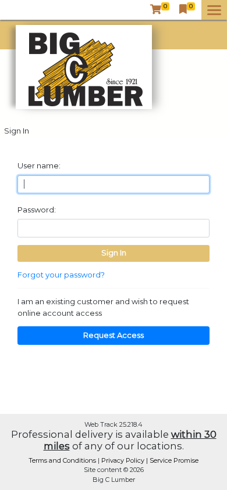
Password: (36, 209)
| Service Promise (172, 460)
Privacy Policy (123, 460)
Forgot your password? (61, 274)
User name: (39, 165)
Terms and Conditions (63, 460)
